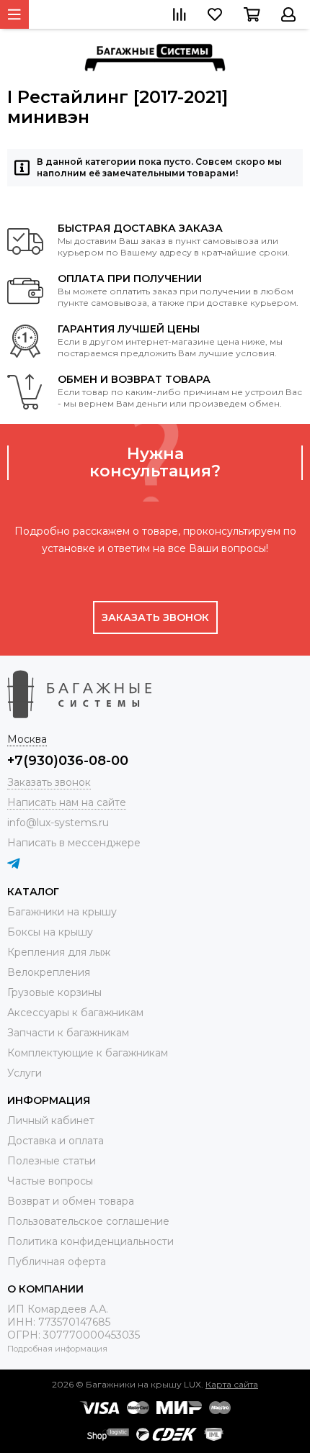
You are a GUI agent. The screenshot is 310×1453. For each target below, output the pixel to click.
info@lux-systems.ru (58, 822)
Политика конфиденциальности (90, 1241)
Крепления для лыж (58, 952)
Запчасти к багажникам (68, 1032)
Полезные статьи (51, 1160)
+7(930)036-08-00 (67, 761)
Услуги (24, 1073)
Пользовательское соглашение (88, 1221)
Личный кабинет (50, 1120)
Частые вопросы (50, 1180)
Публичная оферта (56, 1261)
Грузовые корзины (54, 992)
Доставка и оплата (55, 1140)
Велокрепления (48, 972)
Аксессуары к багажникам (75, 1012)
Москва (27, 739)
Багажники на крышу (62, 911)
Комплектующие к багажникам (87, 1052)
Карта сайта (231, 1384)
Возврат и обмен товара (70, 1201)
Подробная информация (57, 1349)
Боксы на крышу (50, 931)
